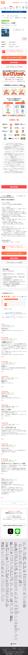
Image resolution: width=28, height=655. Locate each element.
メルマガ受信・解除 (24, 563)
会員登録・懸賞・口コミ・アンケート (7, 550)
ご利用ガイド (11, 613)
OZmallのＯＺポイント (20, 552)
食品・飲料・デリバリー (3, 568)
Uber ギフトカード (16, 593)
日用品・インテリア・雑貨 (3, 563)
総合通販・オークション (3, 549)
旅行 (11, 8)
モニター (14, 8)
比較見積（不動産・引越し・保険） (7, 576)
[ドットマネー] (5, 138)
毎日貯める (17, 7)
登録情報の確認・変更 (24, 558)
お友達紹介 (23, 7)
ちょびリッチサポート (22, 648)
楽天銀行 (16, 561)
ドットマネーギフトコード (20, 576)
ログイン (22, 2)
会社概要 (5, 649)
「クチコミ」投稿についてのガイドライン (14, 316)
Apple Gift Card (15, 626)
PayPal (16, 554)
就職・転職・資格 (7, 558)
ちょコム (16, 617)
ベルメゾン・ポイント (20, 566)
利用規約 (14, 648)
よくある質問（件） (21, 195)
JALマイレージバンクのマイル (20, 557)
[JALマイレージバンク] (17, 128)
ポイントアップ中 (3, 599)
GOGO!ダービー (12, 580)
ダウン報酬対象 (5, 20)
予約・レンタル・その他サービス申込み (7, 589)
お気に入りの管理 (24, 571)
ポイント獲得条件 (7, 195)
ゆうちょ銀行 (16, 566)
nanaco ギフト (16, 623)
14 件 (6, 27)
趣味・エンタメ (3, 576)
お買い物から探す (2, 544)
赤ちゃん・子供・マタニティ (3, 590)
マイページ (24, 544)
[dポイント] (23, 124)
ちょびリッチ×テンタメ (11, 609)
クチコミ (24, 550)
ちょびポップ (11, 555)
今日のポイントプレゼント (24, 578)
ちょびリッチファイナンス (24, 589)
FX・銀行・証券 (7, 571)
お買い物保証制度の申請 (24, 605)
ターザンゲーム (11, 563)
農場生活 (11, 572)
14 (24, 296)
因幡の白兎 (11, 553)
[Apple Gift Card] (23, 128)
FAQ (24, 600)
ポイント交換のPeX (20, 562)
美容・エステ (7, 594)
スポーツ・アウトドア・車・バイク (3, 584)
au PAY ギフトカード (16, 598)
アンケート (20, 7)
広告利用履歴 (15, 313)
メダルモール (11, 550)
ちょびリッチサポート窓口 (18, 169)
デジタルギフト (16, 590)
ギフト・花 (3, 579)
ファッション (3, 559)
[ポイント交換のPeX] (23, 135)
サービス (8, 8)
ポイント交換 (15, 544)
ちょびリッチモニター (11, 604)
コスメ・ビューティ (3, 556)
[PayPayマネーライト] (23, 131)
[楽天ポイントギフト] (5, 135)
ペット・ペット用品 (3, 595)
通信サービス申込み (7, 584)
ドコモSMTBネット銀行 (16, 557)
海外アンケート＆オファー (11, 594)
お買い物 (5, 8)
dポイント (20, 549)
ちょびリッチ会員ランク (24, 554)
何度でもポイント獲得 (7, 601)
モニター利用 (11, 600)
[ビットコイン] (5, 128)
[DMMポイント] (11, 138)
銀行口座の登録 (24, 567)
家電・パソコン (3, 573)
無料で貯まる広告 (7, 605)
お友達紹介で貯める (11, 618)
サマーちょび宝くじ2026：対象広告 (14, 12)
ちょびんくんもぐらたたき (11, 559)
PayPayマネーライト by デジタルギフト (16, 578)
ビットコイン (16, 639)
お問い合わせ (24, 602)
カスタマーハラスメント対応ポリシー (16, 649)
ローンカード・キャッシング (7, 566)
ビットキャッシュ (16, 620)
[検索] (26, 2)
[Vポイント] (5, 124)
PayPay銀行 (16, 563)
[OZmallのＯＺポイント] (17, 138)
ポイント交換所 (26, 7)
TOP (1, 8)
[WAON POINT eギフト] (17, 135)
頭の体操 (11, 574)
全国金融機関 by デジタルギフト (16, 550)
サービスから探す (7, 544)
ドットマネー (20, 572)
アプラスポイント (20, 585)
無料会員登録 (16, 2)
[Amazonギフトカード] (17, 124)
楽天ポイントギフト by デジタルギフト (16, 585)
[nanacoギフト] (11, 131)
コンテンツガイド (24, 597)
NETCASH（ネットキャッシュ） (16, 631)
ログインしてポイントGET (14, 57)
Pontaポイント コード (16, 602)
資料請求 (7, 555)
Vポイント (20, 570)
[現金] (23, 138)
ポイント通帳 (24, 547)
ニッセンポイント (16, 635)
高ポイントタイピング (11, 584)
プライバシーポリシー (6, 648)
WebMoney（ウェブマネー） (17, 613)
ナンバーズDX (12, 577)
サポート (24, 594)
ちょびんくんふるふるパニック (11, 568)
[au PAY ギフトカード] (11, 124)
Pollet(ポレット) (16, 606)
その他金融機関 (16, 569)
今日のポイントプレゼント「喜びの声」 (24, 583)
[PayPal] (5, 131)
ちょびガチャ (11, 547)
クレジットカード (7, 562)
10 (25, 299)
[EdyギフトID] (11, 128)
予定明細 (10, 313)
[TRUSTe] (14, 644)
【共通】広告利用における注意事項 (14, 66)
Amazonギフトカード (16, 609)
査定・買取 (7, 581)
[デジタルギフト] (11, 135)
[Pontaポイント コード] (17, 131)
